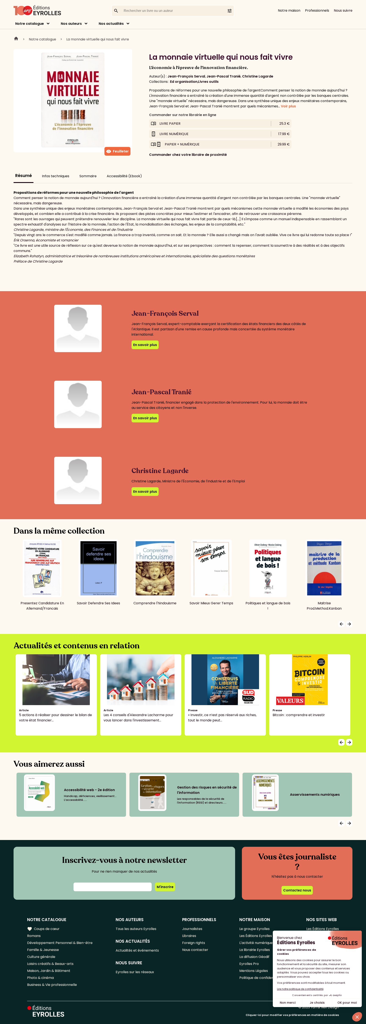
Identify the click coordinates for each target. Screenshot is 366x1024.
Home (16, 39)
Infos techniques (55, 176)
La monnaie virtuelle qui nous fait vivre (97, 39)
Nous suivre (343, 10)
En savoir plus (145, 344)
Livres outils (208, 81)
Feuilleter (117, 151)
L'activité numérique (256, 942)
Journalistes (192, 928)
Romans (34, 935)
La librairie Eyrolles (254, 949)
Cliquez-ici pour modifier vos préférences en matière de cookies (292, 1015)
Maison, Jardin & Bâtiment (48, 970)
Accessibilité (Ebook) (124, 176)
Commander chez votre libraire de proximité (188, 154)
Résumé (23, 176)
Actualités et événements (137, 950)
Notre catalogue (29, 23)
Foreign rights (193, 942)
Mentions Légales (253, 970)
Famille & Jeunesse (43, 949)
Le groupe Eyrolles (254, 928)
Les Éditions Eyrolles (255, 935)
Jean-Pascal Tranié (224, 76)
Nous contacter (195, 949)
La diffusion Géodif (254, 956)
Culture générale (41, 956)
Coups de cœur (43, 928)
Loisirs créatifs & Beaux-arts (50, 963)
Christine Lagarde (257, 76)
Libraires (189, 935)
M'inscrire (165, 886)
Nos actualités (111, 23)
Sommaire (88, 176)
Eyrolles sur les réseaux (135, 972)
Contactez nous (297, 890)
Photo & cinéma (40, 977)
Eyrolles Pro (249, 963)
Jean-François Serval (186, 76)
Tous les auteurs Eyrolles (136, 928)
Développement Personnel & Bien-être (60, 942)
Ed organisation (183, 81)
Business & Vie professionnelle (52, 984)
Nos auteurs (71, 23)
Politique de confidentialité (261, 977)
